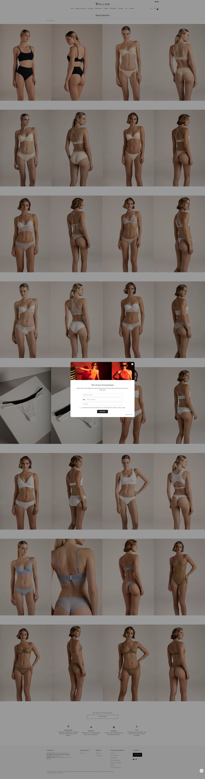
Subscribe (102, 411)
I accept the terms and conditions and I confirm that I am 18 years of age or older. (103, 407)
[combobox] (84, 399)
